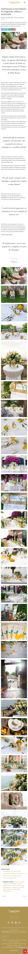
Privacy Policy (14, 916)
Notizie (3, 19)
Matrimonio (15, 887)
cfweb (16, 950)
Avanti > (25, 896)
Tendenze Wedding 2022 (9, 878)
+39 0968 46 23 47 (21, 947)
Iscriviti (4, 936)
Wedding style (7, 891)
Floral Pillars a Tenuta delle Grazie (12, 876)
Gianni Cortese (16, 885)
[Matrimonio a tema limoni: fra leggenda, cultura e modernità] (14, 275)
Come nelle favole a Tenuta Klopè (11, 871)
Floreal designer (13, 883)
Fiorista (6, 883)
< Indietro (3, 896)
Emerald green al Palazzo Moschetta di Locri (14, 873)
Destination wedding (19, 882)
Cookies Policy (14, 918)
